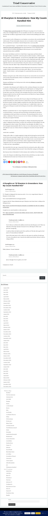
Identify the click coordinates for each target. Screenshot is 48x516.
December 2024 (7, 331)
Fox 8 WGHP (9, 449)
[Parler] (19, 162)
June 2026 (6, 292)
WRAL (7, 416)
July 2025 (6, 316)
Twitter (8, 445)
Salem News (9, 471)
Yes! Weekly (9, 412)
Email (9, 499)
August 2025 (6, 314)
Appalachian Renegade (11, 434)
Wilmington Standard (11, 467)
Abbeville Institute (10, 462)
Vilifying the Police (32, 166)
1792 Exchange (9, 418)
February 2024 (7, 353)
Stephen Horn (9, 443)
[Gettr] (9, 162)
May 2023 (6, 373)
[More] (24, 162)
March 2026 (6, 298)
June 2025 (6, 318)
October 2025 (7, 309)
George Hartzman (10, 438)
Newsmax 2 (9, 477)
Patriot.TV (8, 490)
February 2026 (7, 301)
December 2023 (7, 358)
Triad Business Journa (11, 427)
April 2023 (6, 375)
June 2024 (6, 344)
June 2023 (6, 371)
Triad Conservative (24, 3)
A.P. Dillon (8, 454)
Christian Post (9, 397)
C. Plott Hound (9, 405)
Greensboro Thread (11, 456)
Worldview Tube (10, 493)
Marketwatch (9, 436)
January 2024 (7, 355)
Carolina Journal (10, 425)
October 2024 (7, 336)
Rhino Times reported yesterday (12, 31)
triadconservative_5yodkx (20, 13)
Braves (7, 408)
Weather (8, 401)
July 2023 (6, 369)
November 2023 (7, 360)
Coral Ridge (9, 440)
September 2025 (7, 312)
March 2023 (6, 377)
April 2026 (6, 296)
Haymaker (8, 432)
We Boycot (8, 421)
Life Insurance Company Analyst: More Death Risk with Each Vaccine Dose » (28, 176)
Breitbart (8, 392)
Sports (7, 403)
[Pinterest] (14, 162)
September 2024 (7, 338)
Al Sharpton (18, 166)
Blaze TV (8, 475)
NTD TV (8, 488)
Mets (7, 410)
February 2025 (7, 327)
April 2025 (6, 323)
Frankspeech (9, 484)
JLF (7, 465)
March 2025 (6, 325)
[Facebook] (4, 162)
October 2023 (7, 362)
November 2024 (7, 333)
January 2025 (7, 329)
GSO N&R (8, 399)
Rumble (8, 495)
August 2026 (6, 287)
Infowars (8, 447)
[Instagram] (21, 162)
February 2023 (7, 380)
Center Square (9, 460)
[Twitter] (7, 162)
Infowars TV (9, 482)
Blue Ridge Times (10, 451)
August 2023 (6, 366)
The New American (10, 394)
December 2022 (7, 384)
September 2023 (7, 364)
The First (8, 479)
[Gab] (12, 162)
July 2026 (6, 290)
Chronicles (8, 458)
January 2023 (7, 382)
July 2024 (6, 342)
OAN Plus (8, 473)
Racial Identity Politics (24, 25)
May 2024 (6, 347)
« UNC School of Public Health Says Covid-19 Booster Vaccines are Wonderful (20, 174)
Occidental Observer (11, 414)
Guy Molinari (24, 166)
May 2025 (6, 320)
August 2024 (6, 340)
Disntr (7, 429)
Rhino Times (9, 423)
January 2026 (7, 303)
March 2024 (6, 351)
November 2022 (7, 386)
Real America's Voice (11, 486)
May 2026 (6, 294)
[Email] (16, 162)
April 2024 (6, 349)
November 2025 (7, 307)
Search (4, 275)
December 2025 (7, 305)
